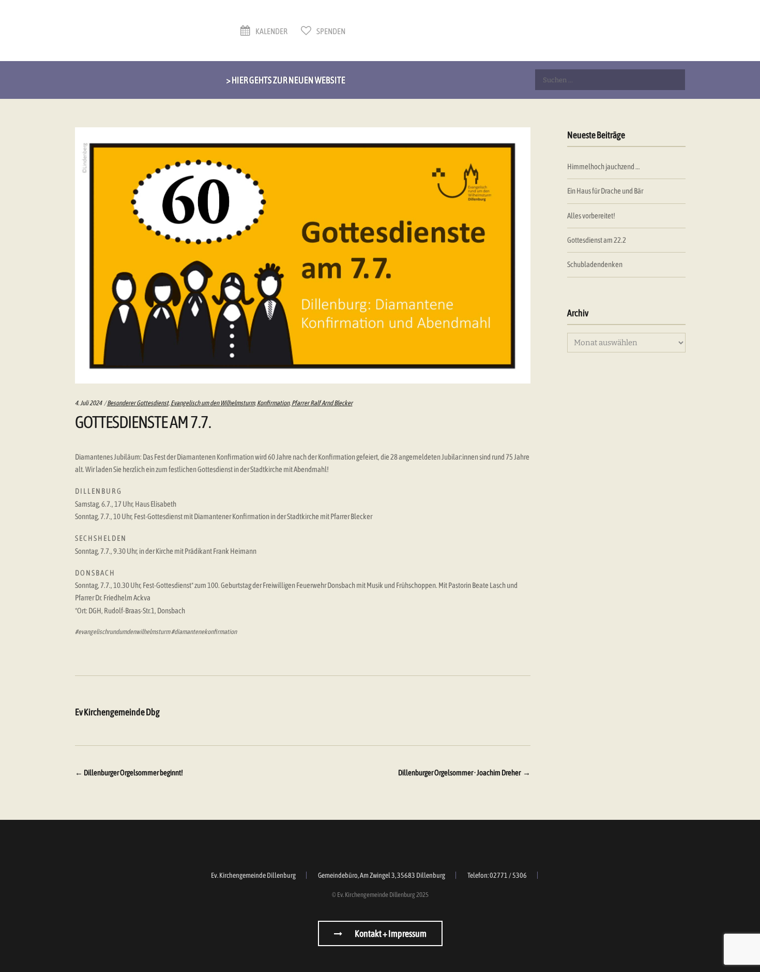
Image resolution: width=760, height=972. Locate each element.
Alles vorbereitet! (591, 215)
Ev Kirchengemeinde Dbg (117, 711)
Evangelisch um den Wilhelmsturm (213, 403)
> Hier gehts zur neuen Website (285, 80)
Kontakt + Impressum (390, 933)
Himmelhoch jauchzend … (603, 166)
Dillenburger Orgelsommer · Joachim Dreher (464, 772)
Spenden (330, 31)
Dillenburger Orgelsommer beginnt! (129, 772)
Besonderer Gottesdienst (138, 403)
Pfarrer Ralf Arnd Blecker (322, 403)
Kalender (270, 31)
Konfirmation (273, 403)
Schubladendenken (594, 264)
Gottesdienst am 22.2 (596, 239)
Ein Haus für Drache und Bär (605, 190)
